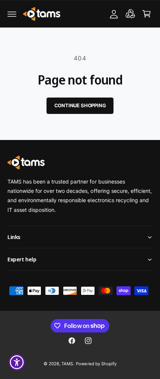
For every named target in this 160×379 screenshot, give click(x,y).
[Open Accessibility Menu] (17, 362)
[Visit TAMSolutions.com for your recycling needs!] (130, 14)
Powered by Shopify (96, 363)
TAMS (67, 363)
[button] (12, 14)
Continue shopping (80, 105)
